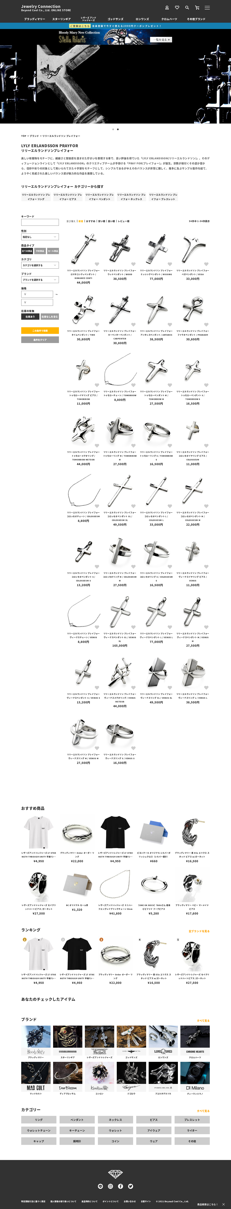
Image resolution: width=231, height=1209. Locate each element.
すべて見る (203, 1020)
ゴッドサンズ (116, 19)
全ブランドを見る (199, 931)
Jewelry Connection (40, 6)
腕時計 (77, 1141)
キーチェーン (77, 1130)
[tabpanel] (115, 84)
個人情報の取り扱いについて (63, 1201)
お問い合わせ (130, 1201)
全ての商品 (27, 251)
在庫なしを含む (50, 316)
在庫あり (30, 316)
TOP (23, 135)
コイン (115, 1141)
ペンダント (77, 1120)
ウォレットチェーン (39, 1130)
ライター (192, 1130)
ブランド (34, 135)
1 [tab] (113, 129)
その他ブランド (196, 19)
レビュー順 (123, 221)
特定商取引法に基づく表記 (33, 1201)
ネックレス (115, 1120)
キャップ (38, 1141)
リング (39, 1120)
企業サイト (146, 1201)
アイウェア (153, 1130)
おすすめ (90, 221)
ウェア (154, 1141)
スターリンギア (61, 19)
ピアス (154, 1120)
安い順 (101, 221)
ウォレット (115, 1130)
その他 (192, 1141)
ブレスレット (192, 1120)
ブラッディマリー (34, 19)
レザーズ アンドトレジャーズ (88, 19)
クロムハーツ (169, 19)
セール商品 (53, 251)
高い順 (111, 221)
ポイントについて (111, 1201)
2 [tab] (117, 129)
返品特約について (90, 1201)
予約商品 (40, 251)
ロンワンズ (142, 19)
